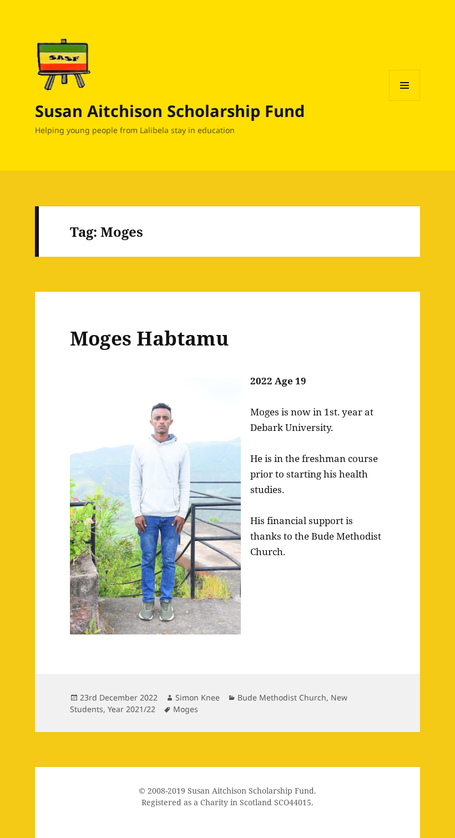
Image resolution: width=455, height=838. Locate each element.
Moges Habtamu (149, 338)
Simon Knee (197, 697)
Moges (185, 709)
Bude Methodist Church (281, 697)
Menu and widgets (405, 100)
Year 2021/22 (131, 709)
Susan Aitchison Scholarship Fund (170, 110)
